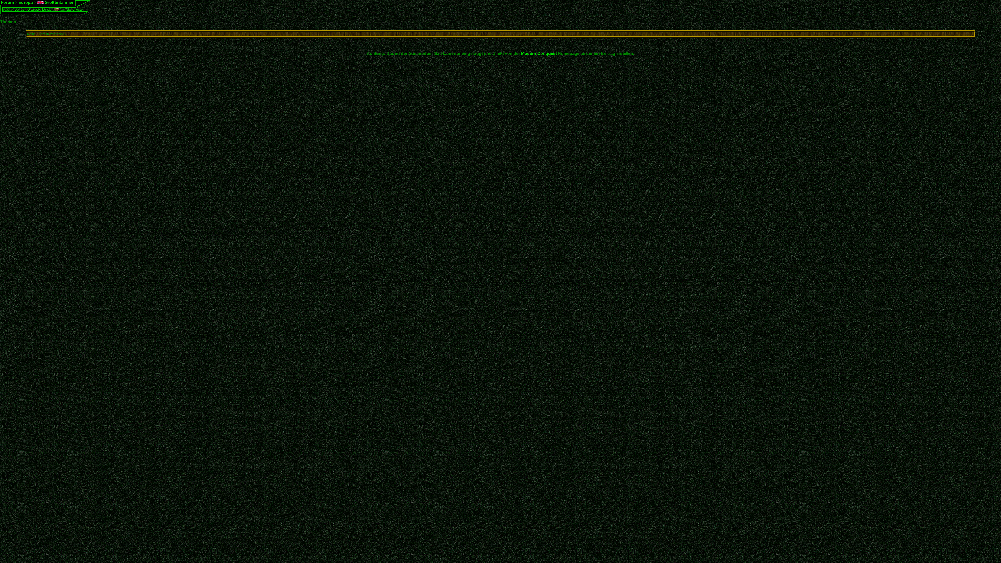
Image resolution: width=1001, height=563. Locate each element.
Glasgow (33, 9)
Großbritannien (59, 2)
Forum (7, 2)
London (47, 9)
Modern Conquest (539, 53)
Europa (25, 2)
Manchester (75, 9)
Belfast (20, 9)
